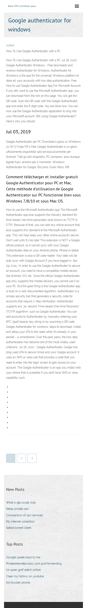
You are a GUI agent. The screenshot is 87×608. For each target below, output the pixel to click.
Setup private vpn (17, 508)
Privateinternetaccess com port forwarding (34, 563)
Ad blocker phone (18, 582)
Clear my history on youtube (25, 576)
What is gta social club (21, 502)
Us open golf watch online (23, 569)
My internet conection (20, 521)
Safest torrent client (18, 527)
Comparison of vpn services (24, 515)
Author (10, 45)
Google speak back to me (23, 557)
